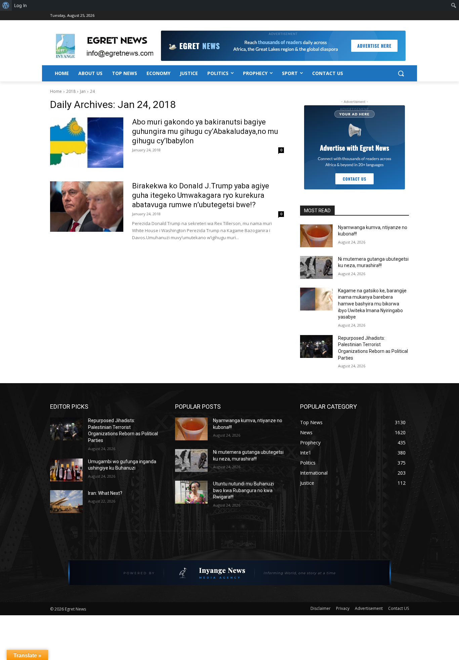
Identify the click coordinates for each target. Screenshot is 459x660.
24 (92, 91)
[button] (401, 73)
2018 (71, 91)
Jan (83, 91)
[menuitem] (6, 5)
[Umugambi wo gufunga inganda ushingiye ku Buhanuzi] (66, 470)
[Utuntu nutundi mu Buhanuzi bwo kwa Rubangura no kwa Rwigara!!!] (191, 492)
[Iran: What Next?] (66, 501)
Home (56, 91)
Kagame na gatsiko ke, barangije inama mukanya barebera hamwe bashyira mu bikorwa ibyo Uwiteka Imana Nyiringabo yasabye (372, 304)
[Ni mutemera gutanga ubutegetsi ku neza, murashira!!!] (316, 267)
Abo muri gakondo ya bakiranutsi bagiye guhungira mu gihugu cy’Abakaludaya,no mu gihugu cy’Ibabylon (205, 131)
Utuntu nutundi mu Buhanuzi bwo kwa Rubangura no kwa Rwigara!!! (243, 490)
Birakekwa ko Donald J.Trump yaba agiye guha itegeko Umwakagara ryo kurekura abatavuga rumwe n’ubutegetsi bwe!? (200, 195)
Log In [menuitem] (20, 5)
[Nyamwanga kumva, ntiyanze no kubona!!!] (316, 235)
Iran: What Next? (105, 493)
